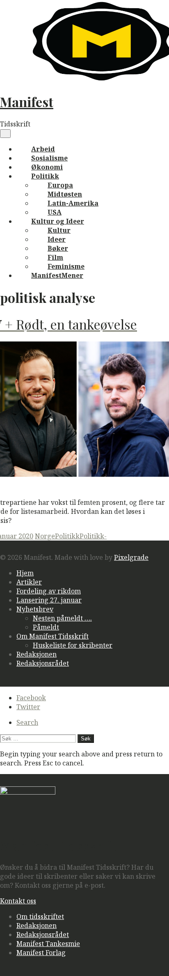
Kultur (59, 230)
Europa (60, 185)
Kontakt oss (18, 900)
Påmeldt (46, 627)
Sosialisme (49, 158)
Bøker (58, 248)
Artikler (29, 582)
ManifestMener (57, 275)
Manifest (26, 101)
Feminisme (66, 266)
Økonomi (47, 167)
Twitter (28, 706)
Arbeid (43, 149)
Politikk (45, 176)
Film (55, 257)
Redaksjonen (36, 654)
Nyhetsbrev (34, 609)
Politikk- (93, 536)
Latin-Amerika (73, 203)
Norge (45, 536)
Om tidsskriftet (40, 916)
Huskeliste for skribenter (72, 645)
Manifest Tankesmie (48, 943)
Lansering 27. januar (49, 600)
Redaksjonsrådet (42, 663)
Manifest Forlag (41, 952)
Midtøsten (65, 194)
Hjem (25, 572)
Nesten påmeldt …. (62, 618)
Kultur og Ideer (57, 221)
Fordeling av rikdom (48, 591)
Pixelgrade (131, 557)
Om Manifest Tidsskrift (52, 636)
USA (55, 212)
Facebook (31, 697)
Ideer (57, 239)
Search (27, 722)
